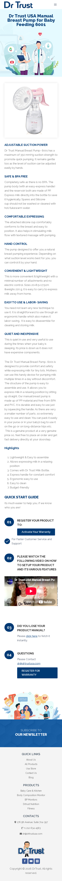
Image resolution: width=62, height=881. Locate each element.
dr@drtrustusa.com (28, 663)
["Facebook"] (25, 861)
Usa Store (31, 768)
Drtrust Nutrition (31, 804)
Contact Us (31, 773)
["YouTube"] (31, 861)
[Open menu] (55, 4)
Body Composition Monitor (31, 795)
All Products (31, 764)
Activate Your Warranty (36, 531)
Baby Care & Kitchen (31, 791)
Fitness (31, 808)
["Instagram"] (37, 861)
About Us (31, 759)
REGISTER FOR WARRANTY (31, 672)
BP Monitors (31, 799)
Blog (31, 777)
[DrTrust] (18, 4)
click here (32, 636)
